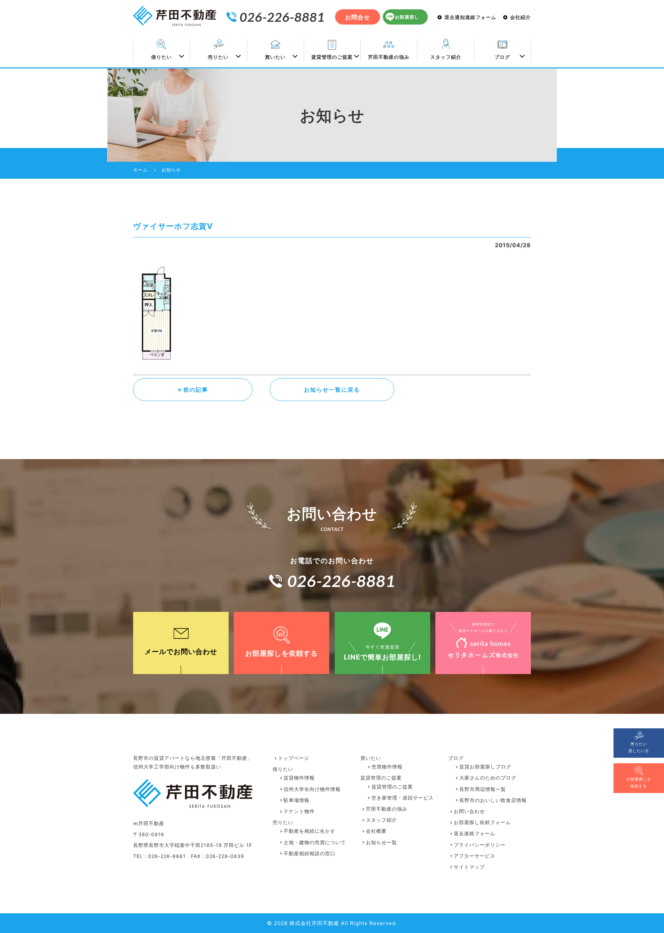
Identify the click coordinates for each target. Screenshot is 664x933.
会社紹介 (520, 17)
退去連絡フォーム (474, 833)
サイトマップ (469, 867)
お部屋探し (407, 17)
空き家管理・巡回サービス (402, 798)
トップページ (293, 758)
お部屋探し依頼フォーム (482, 822)
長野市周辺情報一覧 (482, 789)
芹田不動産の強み (388, 57)
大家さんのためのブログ (487, 778)
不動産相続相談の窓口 (309, 853)
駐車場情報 (297, 800)
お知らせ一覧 (381, 842)
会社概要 (376, 831)
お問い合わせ (469, 811)
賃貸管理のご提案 (332, 57)
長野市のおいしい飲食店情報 (493, 800)
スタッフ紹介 (445, 57)
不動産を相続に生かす (309, 831)
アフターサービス (474, 856)
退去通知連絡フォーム (470, 17)
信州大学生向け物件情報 (312, 789)
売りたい (218, 57)
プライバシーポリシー (480, 845)
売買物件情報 (387, 766)
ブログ (502, 57)
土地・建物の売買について (315, 842)
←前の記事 (192, 389)
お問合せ (357, 17)
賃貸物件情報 (299, 778)
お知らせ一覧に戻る (332, 389)
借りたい (161, 57)
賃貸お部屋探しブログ (485, 766)
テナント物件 (299, 811)
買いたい (275, 57)
